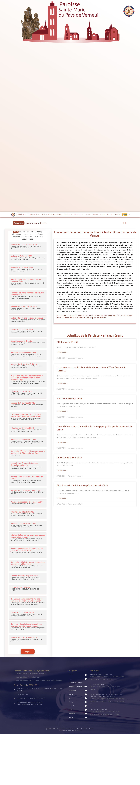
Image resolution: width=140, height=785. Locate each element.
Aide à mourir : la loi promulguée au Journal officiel (26, 280)
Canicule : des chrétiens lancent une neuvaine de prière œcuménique (26, 625)
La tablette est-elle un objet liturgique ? (27, 318)
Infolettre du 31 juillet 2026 (22, 428)
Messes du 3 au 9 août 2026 (23, 403)
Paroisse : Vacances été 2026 (37, 223)
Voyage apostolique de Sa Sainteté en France (27, 478)
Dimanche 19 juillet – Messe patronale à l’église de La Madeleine (28, 563)
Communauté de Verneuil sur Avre (28, 677)
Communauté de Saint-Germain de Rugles (31, 674)
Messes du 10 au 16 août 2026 (24, 364)
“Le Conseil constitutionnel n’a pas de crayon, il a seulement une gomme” (27, 600)
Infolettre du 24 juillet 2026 (22, 512)
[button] (126, 223)
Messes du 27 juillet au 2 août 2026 (26, 490)
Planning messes (99, 214)
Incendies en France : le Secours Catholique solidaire (24, 464)
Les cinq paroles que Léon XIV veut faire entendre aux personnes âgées (26, 415)
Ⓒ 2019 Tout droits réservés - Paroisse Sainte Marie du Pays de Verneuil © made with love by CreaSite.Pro (70, 729)
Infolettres (77, 214)
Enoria (109, 214)
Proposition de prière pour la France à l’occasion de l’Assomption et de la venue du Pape (27, 378)
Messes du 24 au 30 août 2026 (24, 244)
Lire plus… (28, 248)
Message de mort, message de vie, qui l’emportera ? (27, 294)
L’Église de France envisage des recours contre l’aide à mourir (28, 536)
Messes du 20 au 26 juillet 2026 (24, 576)
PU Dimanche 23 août (67, 342)
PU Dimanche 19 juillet (20, 587)
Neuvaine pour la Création (22, 341)
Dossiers (67, 214)
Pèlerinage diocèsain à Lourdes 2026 (26, 502)
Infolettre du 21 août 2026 (22, 268)
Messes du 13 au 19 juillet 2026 (24, 637)
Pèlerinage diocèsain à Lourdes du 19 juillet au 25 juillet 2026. (27, 550)
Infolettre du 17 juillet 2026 (22, 612)
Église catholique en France (52, 214)
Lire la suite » (62, 352)
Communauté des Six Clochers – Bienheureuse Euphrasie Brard (39, 680)
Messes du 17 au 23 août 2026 (24, 306)
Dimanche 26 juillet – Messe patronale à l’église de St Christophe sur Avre (28, 452)
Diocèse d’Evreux (34, 214)
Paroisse (21, 214)
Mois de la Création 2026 (21, 256)
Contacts (117, 214)
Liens (87, 214)
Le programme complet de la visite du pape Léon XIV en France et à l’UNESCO (106, 695)
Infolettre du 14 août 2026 (22, 329)
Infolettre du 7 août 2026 (21, 391)
